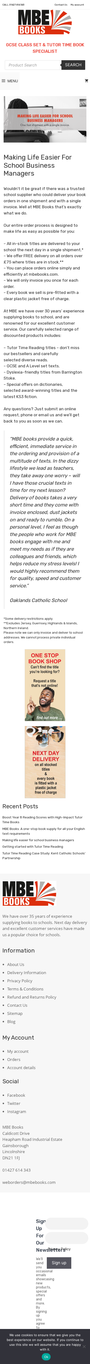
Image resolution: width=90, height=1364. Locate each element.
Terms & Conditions (25, 989)
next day (33, 249)
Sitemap (15, 1013)
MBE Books (43, 206)
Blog (11, 1021)
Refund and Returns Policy (31, 997)
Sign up (59, 1262)
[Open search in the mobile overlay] (45, 65)
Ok (46, 1357)
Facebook (16, 1095)
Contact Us (60, 4)
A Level (33, 365)
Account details (21, 1067)
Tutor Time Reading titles (31, 347)
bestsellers (21, 353)
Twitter (13, 1103)
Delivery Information (26, 972)
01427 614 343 (16, 4)
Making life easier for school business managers (38, 840)
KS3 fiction (26, 396)
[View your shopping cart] (86, 81)
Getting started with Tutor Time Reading (32, 846)
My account (77, 4)
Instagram (16, 1111)
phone (27, 414)
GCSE (12, 365)
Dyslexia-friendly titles (28, 372)
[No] (84, 1346)
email (43, 414)
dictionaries (50, 384)
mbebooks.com (43, 274)
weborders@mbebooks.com (29, 1182)
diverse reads (34, 359)
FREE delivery (36, 255)
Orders (13, 1059)
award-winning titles (41, 390)
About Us (15, 964)
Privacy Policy (19, 980)
